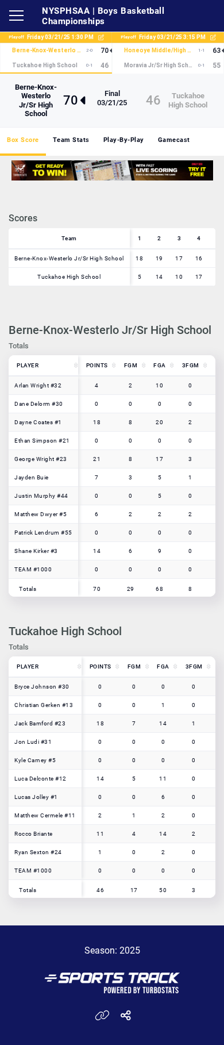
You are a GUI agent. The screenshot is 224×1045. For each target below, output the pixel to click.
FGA (159, 365)
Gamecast (174, 140)
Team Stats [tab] (71, 140)
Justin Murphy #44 (41, 496)
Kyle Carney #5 (35, 760)
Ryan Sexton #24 (38, 852)
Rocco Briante (33, 834)
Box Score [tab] (23, 140)
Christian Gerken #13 (43, 705)
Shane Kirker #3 (36, 551)
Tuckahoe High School (187, 100)
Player (27, 365)
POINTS (97, 365)
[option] (112, 170)
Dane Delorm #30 (38, 404)
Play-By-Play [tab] (123, 140)
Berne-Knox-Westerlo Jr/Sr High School (36, 100)
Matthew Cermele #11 (45, 815)
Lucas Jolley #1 (36, 797)
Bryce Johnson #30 (41, 686)
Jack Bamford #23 (39, 723)
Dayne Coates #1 (38, 422)
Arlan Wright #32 (37, 385)
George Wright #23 (40, 459)
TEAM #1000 (33, 569)
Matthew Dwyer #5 (40, 514)
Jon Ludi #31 (33, 742)
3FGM (190, 365)
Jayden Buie (31, 477)
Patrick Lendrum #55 (43, 532)
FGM (131, 365)
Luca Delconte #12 (40, 778)
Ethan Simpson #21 (42, 440)
